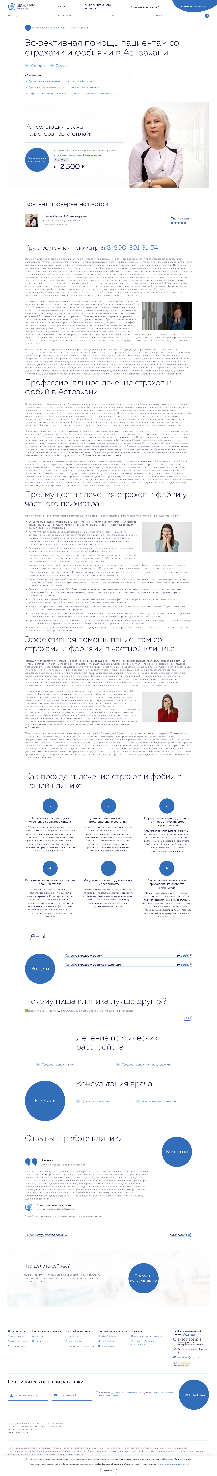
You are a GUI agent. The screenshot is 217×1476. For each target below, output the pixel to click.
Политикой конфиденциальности (128, 1393)
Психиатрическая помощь (50, 28)
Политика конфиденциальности (146, 1336)
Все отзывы (177, 1152)
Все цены (40, 969)
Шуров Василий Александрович (65, 216)
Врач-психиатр (16, 1331)
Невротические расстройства (79, 1346)
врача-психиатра (61, 548)
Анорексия (37, 1336)
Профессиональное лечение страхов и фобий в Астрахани (61, 81)
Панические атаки (74, 1341)
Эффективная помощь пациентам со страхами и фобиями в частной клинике (71, 93)
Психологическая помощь (112, 1331)
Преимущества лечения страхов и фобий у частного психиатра (64, 87)
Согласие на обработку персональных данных (142, 1342)
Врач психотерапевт (18, 1341)
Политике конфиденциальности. (172, 1464)
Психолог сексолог (107, 1346)
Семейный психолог (107, 1336)
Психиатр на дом (16, 1336)
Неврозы (36, 1341)
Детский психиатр (16, 1346)
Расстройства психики (77, 1331)
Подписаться (194, 1395)
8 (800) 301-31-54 (132, 248)
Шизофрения (71, 1336)
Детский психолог (106, 1341)
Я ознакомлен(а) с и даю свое (136, 1394)
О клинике (136, 1331)
